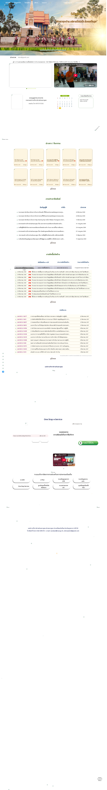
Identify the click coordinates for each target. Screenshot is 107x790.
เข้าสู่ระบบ (102, 2)
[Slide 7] (34, 88)
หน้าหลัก (7, 2)
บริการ (36, 2)
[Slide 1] (26, 88)
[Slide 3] (29, 88)
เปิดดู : (25, 164)
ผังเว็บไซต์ (92, 2)
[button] (8, 507)
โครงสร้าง (27, 2)
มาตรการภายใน (80, 2)
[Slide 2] (27, 88)
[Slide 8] (35, 88)
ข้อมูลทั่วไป (17, 2)
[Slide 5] (31, 88)
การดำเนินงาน (68, 2)
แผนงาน (44, 2)
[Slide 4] (30, 88)
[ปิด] (104, 775)
